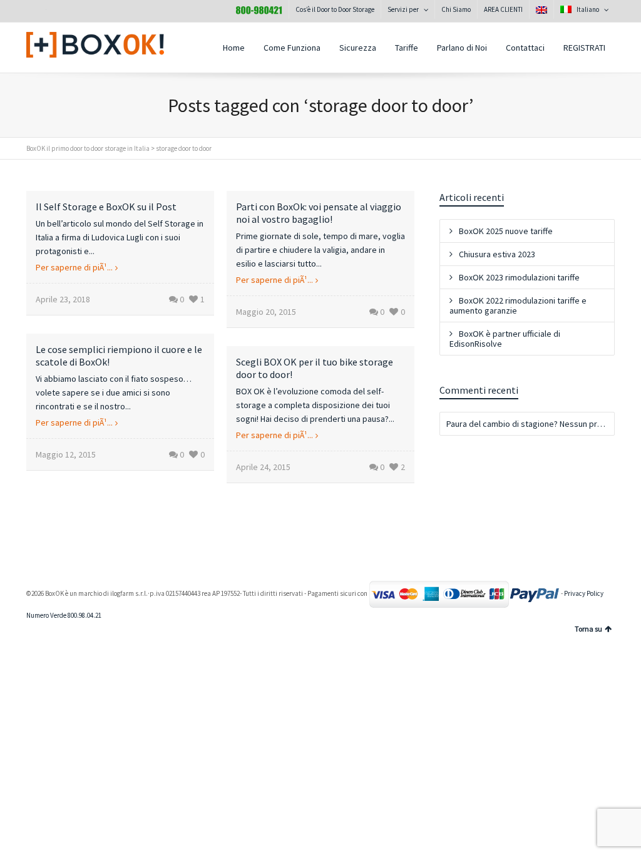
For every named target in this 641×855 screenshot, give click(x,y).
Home (234, 47)
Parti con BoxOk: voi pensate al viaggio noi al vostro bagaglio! (318, 212)
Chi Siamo (456, 9)
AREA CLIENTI (503, 9)
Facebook (64, 12)
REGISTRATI (584, 47)
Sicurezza (357, 47)
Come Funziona (292, 47)
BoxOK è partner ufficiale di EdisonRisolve (504, 338)
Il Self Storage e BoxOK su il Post (106, 206)
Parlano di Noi (462, 47)
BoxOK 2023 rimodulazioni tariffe (519, 277)
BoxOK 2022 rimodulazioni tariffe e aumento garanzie (518, 305)
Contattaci (525, 47)
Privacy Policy (583, 593)
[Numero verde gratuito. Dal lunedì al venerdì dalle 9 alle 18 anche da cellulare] (259, 9)
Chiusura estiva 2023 (497, 254)
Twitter (36, 12)
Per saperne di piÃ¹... (74, 267)
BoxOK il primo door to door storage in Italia (88, 148)
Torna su (588, 628)
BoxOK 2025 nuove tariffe (506, 231)
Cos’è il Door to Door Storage (334, 9)
